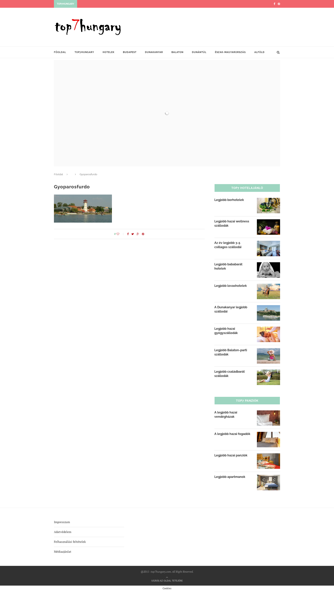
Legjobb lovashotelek (230, 286)
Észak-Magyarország (230, 52)
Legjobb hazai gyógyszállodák (226, 331)
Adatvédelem (62, 532)
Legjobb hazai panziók (230, 455)
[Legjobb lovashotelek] (268, 286)
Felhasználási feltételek (70, 542)
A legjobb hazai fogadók (232, 434)
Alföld (259, 52)
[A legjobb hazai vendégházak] (268, 413)
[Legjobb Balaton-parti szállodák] (268, 351)
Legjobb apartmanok (229, 477)
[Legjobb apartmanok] (268, 477)
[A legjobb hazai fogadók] (268, 434)
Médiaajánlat (62, 551)
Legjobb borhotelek (229, 200)
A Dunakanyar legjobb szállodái (230, 309)
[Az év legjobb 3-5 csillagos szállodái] (268, 243)
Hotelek (108, 52)
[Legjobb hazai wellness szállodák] (268, 222)
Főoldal (60, 52)
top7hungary (84, 52)
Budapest (129, 52)
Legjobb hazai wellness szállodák (231, 223)
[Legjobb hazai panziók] (268, 456)
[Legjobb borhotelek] (268, 200)
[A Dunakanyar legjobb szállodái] (268, 308)
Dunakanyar (154, 52)
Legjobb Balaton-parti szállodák (230, 352)
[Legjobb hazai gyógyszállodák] (268, 329)
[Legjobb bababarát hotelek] (268, 265)
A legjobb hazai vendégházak (225, 414)
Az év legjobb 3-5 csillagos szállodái (227, 245)
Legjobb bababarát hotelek (228, 266)
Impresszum (62, 522)
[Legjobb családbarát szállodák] (268, 372)
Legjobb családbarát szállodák (229, 374)
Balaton (177, 52)
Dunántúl (199, 52)
